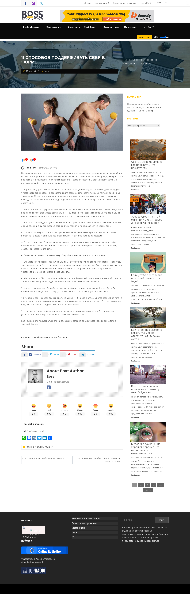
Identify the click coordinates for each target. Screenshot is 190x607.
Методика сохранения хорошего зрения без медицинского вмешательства (145, 448)
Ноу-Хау (147, 27)
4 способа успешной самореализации (44, 458)
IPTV (158, 3)
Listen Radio (146, 3)
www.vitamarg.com (41, 337)
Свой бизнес (90, 27)
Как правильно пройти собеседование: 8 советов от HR (99, 460)
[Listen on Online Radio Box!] (44, 550)
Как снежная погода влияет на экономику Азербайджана (145, 389)
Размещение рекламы (124, 3)
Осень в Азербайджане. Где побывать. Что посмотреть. (147, 165)
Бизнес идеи (74, 27)
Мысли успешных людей (96, 3)
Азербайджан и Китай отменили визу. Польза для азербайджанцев (146, 219)
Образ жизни (130, 27)
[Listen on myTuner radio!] (33, 530)
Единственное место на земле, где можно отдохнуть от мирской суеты (147, 334)
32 (160, 485)
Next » (148, 490)
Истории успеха (111, 27)
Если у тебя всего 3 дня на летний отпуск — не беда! (146, 278)
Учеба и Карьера (31, 27)
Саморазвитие (53, 27)
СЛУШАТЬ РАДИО (145, 37)
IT (166, 3)
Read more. (135, 190)
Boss (46, 71)
